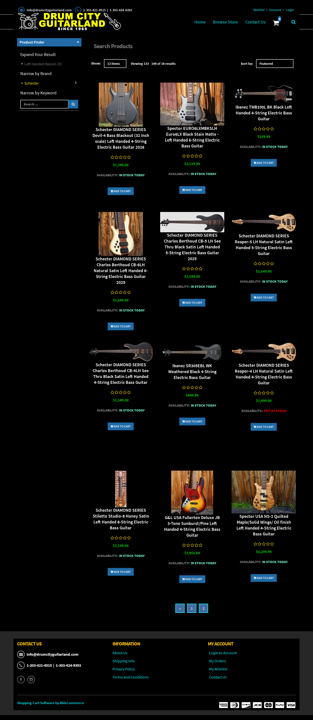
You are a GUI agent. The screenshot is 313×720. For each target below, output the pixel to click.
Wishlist (259, 10)
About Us (119, 652)
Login (290, 10)
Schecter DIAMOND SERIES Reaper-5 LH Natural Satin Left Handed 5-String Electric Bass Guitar (264, 244)
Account (275, 10)
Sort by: (247, 63)
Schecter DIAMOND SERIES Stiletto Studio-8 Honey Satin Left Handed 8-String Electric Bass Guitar (121, 519)
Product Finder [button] (32, 42)
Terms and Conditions (130, 677)
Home (200, 22)
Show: (96, 63)
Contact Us (255, 22)
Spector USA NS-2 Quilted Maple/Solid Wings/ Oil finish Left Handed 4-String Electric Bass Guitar (263, 525)
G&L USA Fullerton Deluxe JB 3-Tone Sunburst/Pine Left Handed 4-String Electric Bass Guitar (192, 526)
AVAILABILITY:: (107, 175)
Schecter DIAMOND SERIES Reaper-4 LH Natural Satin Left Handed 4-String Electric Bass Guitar (264, 374)
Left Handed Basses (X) (43, 63)
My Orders (217, 660)
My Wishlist (218, 668)
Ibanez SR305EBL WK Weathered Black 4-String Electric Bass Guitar (192, 371)
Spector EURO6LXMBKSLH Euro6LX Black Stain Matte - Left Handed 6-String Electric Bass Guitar (192, 137)
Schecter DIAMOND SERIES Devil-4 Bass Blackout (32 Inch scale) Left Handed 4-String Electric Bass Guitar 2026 (120, 138)
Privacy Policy (123, 668)
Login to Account (223, 652)
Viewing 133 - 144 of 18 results (153, 63)
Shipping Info (123, 660)
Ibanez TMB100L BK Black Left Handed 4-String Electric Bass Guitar (263, 113)
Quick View (121, 105)
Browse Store (225, 22)
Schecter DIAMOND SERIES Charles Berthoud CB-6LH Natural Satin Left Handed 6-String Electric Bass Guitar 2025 (121, 270)
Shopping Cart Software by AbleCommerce (50, 702)
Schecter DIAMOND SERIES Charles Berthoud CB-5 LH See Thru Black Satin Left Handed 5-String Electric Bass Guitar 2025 (192, 246)
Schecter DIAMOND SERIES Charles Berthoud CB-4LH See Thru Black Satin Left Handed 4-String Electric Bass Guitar (121, 373)
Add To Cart (122, 191)
